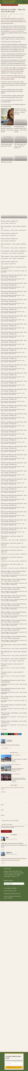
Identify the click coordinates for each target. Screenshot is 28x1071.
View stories (5, 748)
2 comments (21, 14)
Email (2, 810)
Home (5, 891)
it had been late (13, 31)
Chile (17, 871)
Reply (3, 849)
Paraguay (19, 874)
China (20, 871)
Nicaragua (10, 874)
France (11, 873)
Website (2, 815)
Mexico (6, 874)
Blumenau (3, 20)
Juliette (10, 14)
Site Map (10, 891)
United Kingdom (7, 876)
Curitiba (19, 18)
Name (2, 804)
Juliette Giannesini (8, 898)
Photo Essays (4, 729)
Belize (10, 871)
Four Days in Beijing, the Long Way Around (19, 760)
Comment (3, 791)
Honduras (22, 873)
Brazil (14, 871)
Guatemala (16, 873)
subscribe (3, 827)
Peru (15, 874)
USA (17, 876)
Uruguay (14, 876)
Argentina (6, 871)
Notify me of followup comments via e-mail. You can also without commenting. (12, 827)
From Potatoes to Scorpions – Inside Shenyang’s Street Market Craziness (19, 779)
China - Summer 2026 (16, 755)
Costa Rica (6, 873)
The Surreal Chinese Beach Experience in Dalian (18, 769)
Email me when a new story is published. (10, 820)
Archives (15, 891)
